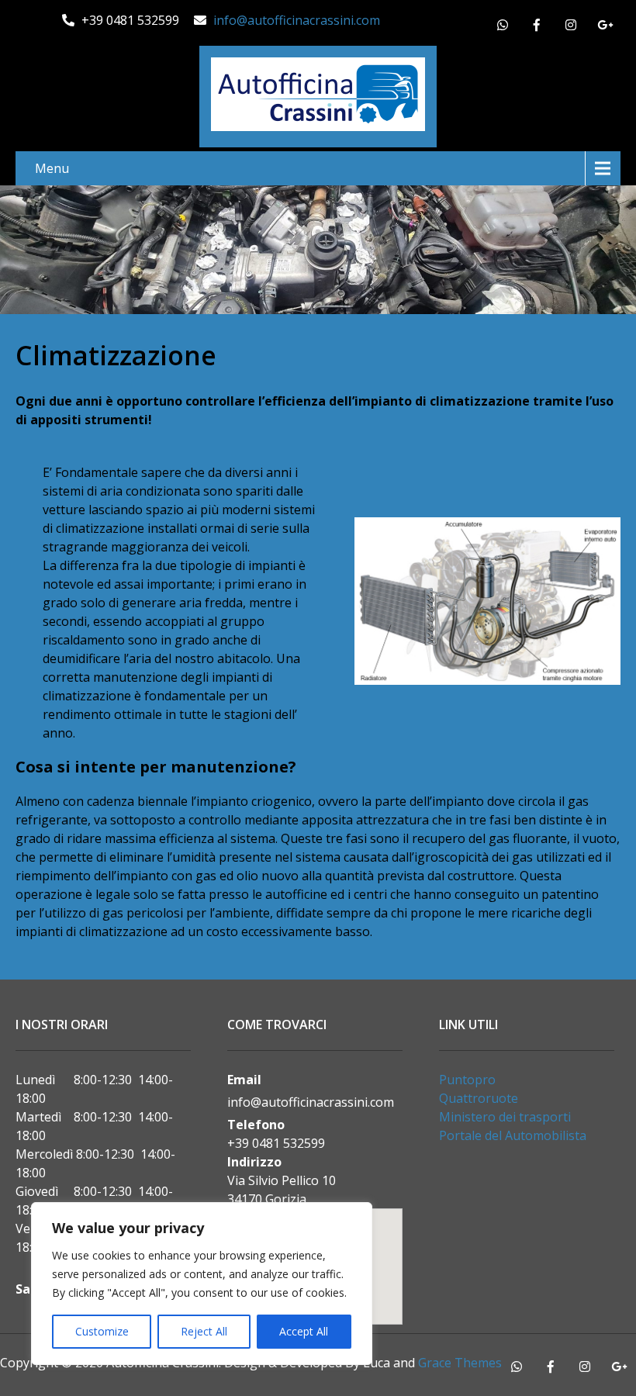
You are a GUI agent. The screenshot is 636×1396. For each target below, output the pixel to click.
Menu (52, 168)
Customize (102, 1331)
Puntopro (467, 1079)
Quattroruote (478, 1098)
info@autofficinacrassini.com (296, 20)
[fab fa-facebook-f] (536, 27)
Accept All (303, 1331)
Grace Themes (460, 1362)
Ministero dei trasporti (505, 1116)
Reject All (204, 1331)
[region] (201, 1283)
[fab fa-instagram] (570, 27)
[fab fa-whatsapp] (502, 27)
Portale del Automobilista (512, 1135)
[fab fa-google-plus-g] (604, 27)
